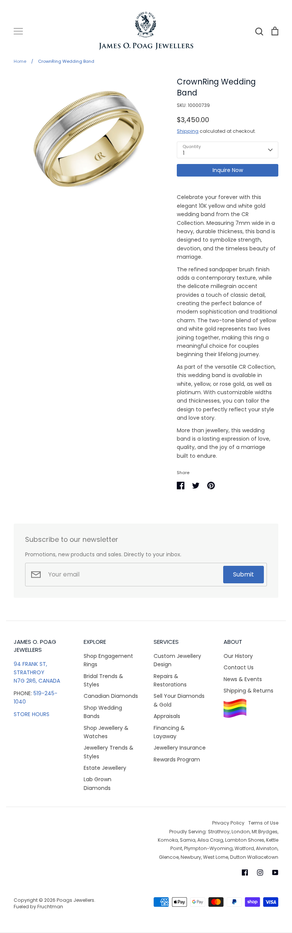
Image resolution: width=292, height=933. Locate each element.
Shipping (187, 131)
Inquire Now (228, 170)
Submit (243, 574)
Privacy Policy (228, 823)
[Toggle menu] (18, 31)
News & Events (243, 679)
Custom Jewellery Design (177, 660)
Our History (238, 656)
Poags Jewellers (75, 900)
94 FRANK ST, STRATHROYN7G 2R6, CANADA (37, 672)
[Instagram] (260, 872)
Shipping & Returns (248, 690)
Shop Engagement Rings (108, 660)
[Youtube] (275, 872)
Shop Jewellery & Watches (106, 732)
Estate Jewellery (105, 768)
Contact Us (239, 667)
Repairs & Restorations (170, 680)
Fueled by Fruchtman (38, 906)
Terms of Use (263, 823)
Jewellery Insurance (180, 747)
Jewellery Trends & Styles (108, 752)
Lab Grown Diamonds (97, 783)
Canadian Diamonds (111, 696)
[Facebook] (244, 872)
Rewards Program (177, 759)
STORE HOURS (31, 714)
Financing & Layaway (169, 732)
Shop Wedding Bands (103, 712)
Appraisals (167, 716)
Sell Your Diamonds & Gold (179, 700)
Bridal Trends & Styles (103, 680)
